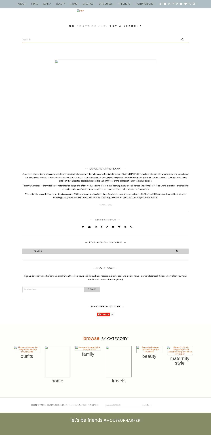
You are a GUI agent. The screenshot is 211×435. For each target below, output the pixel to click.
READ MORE (105, 205)
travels (119, 380)
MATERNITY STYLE (179, 361)
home (57, 380)
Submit (147, 405)
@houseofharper (121, 420)
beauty (149, 356)
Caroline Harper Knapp (105, 168)
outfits (27, 356)
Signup (92, 289)
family (88, 354)
